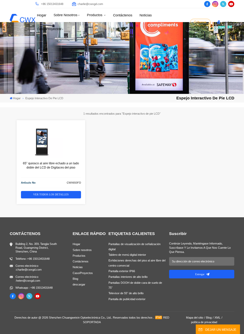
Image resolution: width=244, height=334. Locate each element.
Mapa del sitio (194, 317)
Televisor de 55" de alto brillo (126, 293)
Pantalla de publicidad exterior (126, 299)
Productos (95, 15)
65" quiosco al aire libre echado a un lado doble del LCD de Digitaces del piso (51, 165)
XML (217, 317)
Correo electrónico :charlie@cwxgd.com (28, 267)
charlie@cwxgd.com (90, 4)
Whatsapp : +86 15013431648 (34, 287)
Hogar (41, 15)
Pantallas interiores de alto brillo (128, 276)
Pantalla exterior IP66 (121, 271)
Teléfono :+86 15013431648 (32, 258)
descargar (79, 284)
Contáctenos (122, 15)
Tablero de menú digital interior (127, 254)
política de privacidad (204, 322)
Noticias (146, 15)
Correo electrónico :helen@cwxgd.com (27, 278)
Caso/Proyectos (49, 29)
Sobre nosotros (65, 15)
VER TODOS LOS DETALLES (51, 194)
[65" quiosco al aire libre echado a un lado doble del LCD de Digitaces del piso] (42, 156)
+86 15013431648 (52, 4)
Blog (75, 278)
